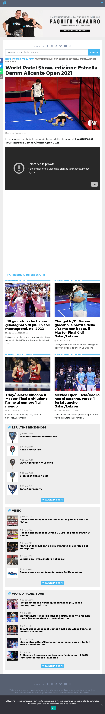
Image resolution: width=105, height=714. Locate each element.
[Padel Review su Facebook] (47, 46)
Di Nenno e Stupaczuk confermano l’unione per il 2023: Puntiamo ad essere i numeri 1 (54, 656)
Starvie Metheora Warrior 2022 (39, 436)
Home (8, 59)
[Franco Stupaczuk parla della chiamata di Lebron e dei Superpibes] (12, 547)
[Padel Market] (52, 23)
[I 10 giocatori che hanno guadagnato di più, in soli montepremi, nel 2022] (27, 300)
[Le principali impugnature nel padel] (12, 560)
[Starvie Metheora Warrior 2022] (12, 437)
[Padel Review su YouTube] (65, 46)
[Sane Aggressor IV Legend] (12, 464)
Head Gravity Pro (30, 449)
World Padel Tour (23, 59)
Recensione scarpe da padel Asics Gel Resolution (51, 572)
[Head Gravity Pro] (12, 451)
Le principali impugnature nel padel (42, 559)
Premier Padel (16, 280)
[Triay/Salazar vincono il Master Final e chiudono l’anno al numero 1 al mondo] (27, 374)
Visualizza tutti (52, 500)
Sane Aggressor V (31, 489)
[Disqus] (52, 227)
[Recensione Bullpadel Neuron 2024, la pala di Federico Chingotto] (12, 521)
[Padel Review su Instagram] (52, 46)
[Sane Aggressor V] (12, 490)
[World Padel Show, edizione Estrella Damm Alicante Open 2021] (52, 103)
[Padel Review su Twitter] (60, 46)
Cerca (94, 52)
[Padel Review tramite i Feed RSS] (70, 46)
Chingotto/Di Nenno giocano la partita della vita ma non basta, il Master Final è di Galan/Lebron (75, 328)
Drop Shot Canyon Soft (34, 476)
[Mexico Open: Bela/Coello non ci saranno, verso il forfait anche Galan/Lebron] (77, 374)
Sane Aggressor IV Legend (36, 462)
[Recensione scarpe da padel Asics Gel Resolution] (12, 573)
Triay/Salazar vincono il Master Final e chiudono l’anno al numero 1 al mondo (26, 400)
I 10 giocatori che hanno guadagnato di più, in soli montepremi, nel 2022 (27, 325)
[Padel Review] (4, 4)
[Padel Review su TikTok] (56, 46)
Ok (53, 708)
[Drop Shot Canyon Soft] (12, 477)
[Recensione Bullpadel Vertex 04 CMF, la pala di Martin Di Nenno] (12, 534)
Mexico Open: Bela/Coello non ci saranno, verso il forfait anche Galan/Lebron (77, 400)
